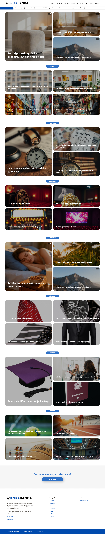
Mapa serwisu (28, 531)
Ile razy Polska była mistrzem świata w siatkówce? (74, 456)
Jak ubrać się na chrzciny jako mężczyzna (23, 342)
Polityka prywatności (13, 531)
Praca (91, 3)
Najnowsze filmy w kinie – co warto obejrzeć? (25, 227)
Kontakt (10, 520)
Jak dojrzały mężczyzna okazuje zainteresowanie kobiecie (77, 318)
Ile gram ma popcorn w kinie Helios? (69, 203)
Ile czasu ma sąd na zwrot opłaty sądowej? (27, 170)
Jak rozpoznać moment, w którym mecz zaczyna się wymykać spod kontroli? (27, 432)
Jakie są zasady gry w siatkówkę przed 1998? (24, 456)
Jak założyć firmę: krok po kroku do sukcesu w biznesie (76, 89)
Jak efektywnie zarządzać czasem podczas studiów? (75, 377)
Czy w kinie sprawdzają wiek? (19, 203)
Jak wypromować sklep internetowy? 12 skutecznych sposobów (27, 111)
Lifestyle (74, 3)
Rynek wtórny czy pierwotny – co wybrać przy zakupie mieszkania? (28, 87)
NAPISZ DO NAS (52, 479)
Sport (97, 3)
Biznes (53, 3)
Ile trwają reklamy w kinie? (66, 227)
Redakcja (10, 516)
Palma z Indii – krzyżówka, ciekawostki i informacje (74, 262)
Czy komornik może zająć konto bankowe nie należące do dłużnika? (76, 146)
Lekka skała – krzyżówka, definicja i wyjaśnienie (73, 57)
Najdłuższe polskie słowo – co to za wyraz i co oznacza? (86, 8)
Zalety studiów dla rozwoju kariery (28, 401)
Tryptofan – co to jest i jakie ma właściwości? (26, 284)
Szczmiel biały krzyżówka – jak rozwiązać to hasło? (21, 8)
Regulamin (40, 531)
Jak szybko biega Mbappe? (66, 433)
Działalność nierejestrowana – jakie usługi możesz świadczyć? (75, 111)
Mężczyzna (83, 3)
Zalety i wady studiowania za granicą (69, 402)
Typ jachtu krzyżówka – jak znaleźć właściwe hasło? (53, 8)
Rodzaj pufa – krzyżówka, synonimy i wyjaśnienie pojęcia (26, 55)
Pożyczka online (84, 501)
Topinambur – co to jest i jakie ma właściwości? (73, 32)
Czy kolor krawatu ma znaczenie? (20, 318)
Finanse (60, 3)
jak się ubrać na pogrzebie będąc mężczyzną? (73, 342)
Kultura (67, 3)
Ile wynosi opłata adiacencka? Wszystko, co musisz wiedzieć (75, 171)
